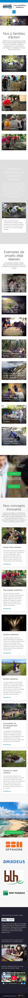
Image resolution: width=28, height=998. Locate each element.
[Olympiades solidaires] (14, 578)
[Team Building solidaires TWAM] (14, 6)
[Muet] (22, 983)
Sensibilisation (9, 128)
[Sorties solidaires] (14, 667)
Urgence (7, 109)
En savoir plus (7, 564)
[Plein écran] (24, 983)
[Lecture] (3, 983)
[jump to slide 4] (15, 24)
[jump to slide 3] (14, 24)
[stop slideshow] (19, 24)
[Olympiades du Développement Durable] (14, 711)
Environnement (9, 70)
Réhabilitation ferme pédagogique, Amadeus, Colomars (14, 397)
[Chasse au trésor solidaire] (14, 759)
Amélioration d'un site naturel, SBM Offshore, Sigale (13, 353)
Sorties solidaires (10, 679)
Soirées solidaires (10, 635)
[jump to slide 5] (17, 24)
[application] (14, 978)
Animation (7, 148)
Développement (10, 89)
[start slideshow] (9, 24)
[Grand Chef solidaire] (14, 535)
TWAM (20, 518)
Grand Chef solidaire (12, 547)
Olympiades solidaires (12, 590)
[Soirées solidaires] (14, 623)
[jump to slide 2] (12, 24)
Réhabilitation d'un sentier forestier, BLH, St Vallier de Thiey (13, 375)
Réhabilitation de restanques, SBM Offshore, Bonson (10, 310)
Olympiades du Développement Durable (10, 725)
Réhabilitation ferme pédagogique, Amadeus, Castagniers (14, 288)
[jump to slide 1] (11, 24)
